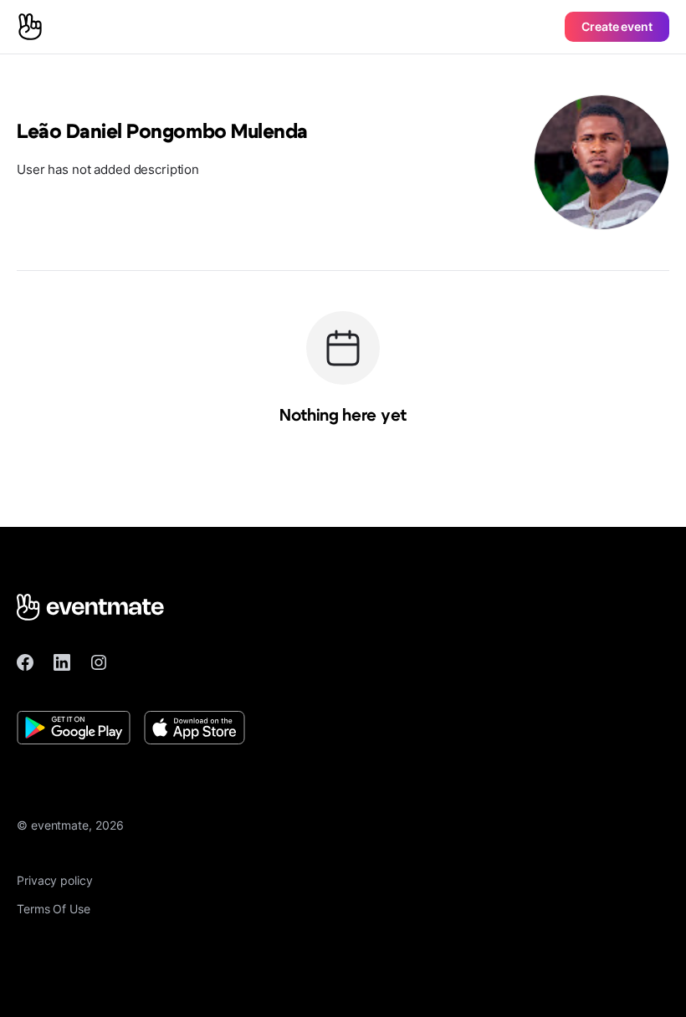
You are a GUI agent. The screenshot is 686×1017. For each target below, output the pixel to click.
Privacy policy (55, 880)
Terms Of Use (53, 909)
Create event (617, 26)
